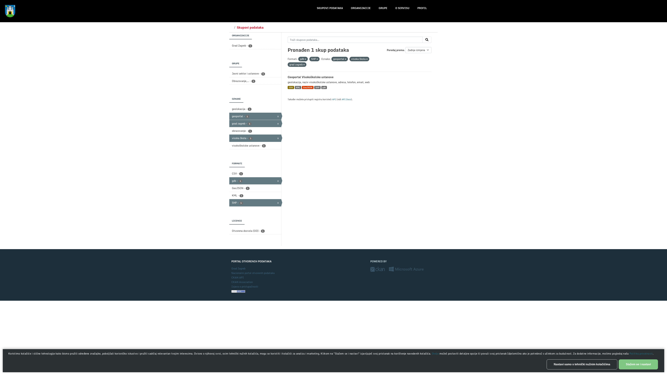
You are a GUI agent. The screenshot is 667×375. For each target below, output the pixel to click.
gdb (324, 87)
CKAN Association (242, 282)
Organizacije (361, 8)
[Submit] (426, 40)
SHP (317, 87)
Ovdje (436, 354)
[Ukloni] (305, 59)
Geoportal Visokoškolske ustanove (311, 77)
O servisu (402, 8)
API (334, 99)
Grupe (383, 8)
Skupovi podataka (330, 8)
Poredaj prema (395, 50)
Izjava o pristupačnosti (244, 287)
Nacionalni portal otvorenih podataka (253, 273)
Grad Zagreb (238, 268)
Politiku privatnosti (641, 354)
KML (298, 87)
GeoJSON (307, 87)
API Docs (346, 99)
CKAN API (237, 278)
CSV (291, 87)
